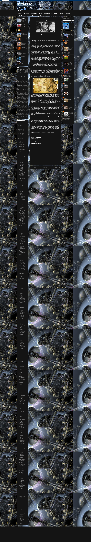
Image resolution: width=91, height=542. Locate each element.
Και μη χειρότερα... (67, 68)
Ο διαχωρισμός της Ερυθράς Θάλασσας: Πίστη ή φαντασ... (22, 323)
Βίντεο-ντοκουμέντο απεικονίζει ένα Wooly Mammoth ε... (22, 448)
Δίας (23, 87)
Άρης (23, 74)
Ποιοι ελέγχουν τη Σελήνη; (21, 517)
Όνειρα (22, 86)
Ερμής (18, 93)
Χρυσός (20, 97)
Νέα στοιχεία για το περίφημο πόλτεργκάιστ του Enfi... (22, 444)
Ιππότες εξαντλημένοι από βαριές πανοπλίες (22, 329)
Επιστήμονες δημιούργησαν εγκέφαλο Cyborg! (22, 480)
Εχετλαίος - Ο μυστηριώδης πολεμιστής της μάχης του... (21, 427)
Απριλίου (20, 138)
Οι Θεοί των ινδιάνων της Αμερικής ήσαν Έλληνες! (22, 460)
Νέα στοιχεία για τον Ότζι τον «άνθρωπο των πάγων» (22, 150)
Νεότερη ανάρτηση (34, 167)
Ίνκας (18, 94)
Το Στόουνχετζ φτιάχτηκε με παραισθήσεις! (21, 342)
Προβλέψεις (26, 93)
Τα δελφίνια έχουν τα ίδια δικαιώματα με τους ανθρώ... (22, 164)
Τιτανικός (23, 92)
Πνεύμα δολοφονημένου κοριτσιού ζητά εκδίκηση (22, 207)
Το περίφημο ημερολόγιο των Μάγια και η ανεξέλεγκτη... (21, 431)
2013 (19, 125)
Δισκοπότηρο (19, 103)
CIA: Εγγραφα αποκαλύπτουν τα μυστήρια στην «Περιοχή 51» (24, 25)
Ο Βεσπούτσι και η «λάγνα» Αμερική (22, 153)
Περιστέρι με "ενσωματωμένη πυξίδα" (22, 416)
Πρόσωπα (41, 15)
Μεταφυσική (20, 15)
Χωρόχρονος (23, 56)
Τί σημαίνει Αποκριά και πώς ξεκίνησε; (22, 215)
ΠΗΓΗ (31, 135)
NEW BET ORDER (67, 55)
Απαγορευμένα (26, 13)
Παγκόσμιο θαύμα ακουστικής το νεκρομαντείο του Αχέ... (22, 510)
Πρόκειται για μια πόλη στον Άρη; (21, 243)
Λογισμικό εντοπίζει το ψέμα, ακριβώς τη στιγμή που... (22, 497)
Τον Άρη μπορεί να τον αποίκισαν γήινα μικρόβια (70, 100)
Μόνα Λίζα (18, 96)
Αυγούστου (21, 133)
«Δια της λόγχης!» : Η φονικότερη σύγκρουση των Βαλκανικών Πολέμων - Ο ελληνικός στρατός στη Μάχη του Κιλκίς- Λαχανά (68, 50)
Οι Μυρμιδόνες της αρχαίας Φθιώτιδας (70, 93)
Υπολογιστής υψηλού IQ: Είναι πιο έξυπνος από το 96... (22, 289)
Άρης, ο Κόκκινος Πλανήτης (67, 98)
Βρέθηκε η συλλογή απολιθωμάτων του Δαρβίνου (22, 332)
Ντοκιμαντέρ (31, 15)
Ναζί (21, 96)
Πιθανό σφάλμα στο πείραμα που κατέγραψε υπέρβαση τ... (22, 259)
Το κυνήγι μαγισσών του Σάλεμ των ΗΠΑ (22, 188)
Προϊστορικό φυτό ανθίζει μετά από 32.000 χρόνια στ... (22, 279)
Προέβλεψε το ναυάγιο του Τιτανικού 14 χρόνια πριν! (21, 398)
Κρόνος (21, 88)
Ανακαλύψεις (20, 13)
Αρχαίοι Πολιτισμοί (34, 13)
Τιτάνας (23, 84)
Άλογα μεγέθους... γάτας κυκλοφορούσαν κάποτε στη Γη (22, 222)
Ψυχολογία (22, 97)
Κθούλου (27, 113)
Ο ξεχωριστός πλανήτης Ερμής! (22, 383)
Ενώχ (18, 113)
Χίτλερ (18, 105)
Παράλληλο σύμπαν (22, 100)
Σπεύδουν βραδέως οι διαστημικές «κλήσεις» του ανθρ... (22, 175)
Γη (27, 88)
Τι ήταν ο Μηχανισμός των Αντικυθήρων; (22, 162)
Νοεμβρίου (21, 129)
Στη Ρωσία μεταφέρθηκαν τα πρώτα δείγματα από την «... (22, 385)
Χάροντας (18, 117)
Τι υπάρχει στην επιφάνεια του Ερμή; (21, 147)
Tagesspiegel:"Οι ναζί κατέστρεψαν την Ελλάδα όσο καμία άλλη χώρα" (70, 114)
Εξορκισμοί (22, 98)
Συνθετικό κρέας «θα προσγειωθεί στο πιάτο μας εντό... (22, 299)
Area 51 (22, 105)
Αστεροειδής (26, 81)
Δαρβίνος (21, 106)
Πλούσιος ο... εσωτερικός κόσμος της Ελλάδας (21, 233)
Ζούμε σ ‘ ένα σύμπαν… (21, 413)
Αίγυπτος (26, 84)
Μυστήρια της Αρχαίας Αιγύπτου (24, 34)
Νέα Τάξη (26, 86)
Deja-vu (27, 100)
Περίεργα (36, 15)
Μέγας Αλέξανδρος (25, 94)
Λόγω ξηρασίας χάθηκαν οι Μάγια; (22, 236)
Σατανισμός (18, 116)
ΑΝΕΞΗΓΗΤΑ (66, 33)
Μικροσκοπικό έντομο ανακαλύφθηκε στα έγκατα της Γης (22, 251)
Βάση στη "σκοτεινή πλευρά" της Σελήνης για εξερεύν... (22, 302)
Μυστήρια (25, 15)
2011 (19, 523)
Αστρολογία (26, 101)
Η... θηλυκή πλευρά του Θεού (22, 145)
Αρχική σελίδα (20, 10)
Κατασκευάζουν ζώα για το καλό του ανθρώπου (22, 401)
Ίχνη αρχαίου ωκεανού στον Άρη (22, 463)
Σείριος (21, 116)
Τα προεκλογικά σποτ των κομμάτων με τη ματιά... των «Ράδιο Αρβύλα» (70, 71)
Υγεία (52, 15)
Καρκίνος (18, 90)
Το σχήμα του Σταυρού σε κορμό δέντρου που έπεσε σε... (22, 181)
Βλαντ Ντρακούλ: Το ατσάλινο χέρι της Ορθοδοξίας (24, 43)
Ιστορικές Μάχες (67, 46)
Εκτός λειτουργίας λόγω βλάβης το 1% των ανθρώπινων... (22, 335)
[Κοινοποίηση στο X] (38, 137)
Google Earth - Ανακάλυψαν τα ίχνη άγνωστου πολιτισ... (21, 473)
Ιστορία (34, 138)
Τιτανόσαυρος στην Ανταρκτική (22, 494)
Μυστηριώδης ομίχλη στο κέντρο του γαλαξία (22, 380)
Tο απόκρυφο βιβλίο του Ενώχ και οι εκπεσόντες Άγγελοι (22, 465)
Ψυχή (20, 105)
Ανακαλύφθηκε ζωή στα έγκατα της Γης (22, 505)
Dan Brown (18, 110)
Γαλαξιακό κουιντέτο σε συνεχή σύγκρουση (22, 167)
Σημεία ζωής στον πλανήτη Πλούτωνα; (21, 421)
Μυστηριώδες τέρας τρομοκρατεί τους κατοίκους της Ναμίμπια (24, 62)
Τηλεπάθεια (18, 109)
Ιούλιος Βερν (26, 106)
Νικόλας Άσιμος (66, 119)
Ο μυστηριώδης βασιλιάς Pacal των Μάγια (22, 408)
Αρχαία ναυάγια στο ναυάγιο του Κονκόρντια (22, 435)
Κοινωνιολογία (19, 114)
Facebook (22, 110)
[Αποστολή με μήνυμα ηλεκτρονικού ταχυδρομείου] (36, 137)
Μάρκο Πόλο (26, 114)
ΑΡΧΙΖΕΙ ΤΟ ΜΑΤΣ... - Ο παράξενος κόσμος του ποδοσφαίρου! (68, 76)
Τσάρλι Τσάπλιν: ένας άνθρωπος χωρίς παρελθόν (22, 312)
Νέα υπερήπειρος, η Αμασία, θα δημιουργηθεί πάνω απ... (22, 404)
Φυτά (18, 97)
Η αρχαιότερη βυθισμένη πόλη (22, 241)
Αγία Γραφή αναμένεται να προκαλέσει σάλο (22, 238)
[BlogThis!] (37, 137)
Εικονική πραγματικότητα (20, 112)
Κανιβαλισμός (23, 113)
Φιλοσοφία (21, 109)
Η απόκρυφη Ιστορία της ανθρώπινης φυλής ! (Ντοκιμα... (22, 418)
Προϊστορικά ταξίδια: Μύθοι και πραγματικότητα (22, 230)
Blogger (50, 529)
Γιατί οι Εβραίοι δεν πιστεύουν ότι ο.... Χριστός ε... (22, 361)
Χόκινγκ (20, 99)
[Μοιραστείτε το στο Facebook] (39, 137)
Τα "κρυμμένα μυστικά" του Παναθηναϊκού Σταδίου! (21, 315)
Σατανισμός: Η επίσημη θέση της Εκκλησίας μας (22, 366)
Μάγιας (26, 83)
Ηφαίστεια (18, 91)
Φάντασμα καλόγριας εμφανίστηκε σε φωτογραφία (22, 309)
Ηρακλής (23, 106)
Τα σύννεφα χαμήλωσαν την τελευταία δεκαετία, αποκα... (22, 262)
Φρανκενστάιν (24, 109)
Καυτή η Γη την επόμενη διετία (23, 29)
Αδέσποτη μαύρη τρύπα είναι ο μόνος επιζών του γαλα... (22, 345)
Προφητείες (26, 90)
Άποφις (18, 101)
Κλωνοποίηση (22, 93)
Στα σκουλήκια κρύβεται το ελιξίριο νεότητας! (22, 185)
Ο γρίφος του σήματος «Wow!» (22, 284)
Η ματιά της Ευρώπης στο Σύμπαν (21, 194)
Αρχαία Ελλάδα (19, 82)
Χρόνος (23, 83)
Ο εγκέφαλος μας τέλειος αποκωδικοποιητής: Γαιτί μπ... (22, 438)
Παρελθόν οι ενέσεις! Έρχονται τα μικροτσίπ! (22, 296)
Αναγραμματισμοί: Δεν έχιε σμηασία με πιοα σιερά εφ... (22, 395)
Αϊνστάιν (18, 102)
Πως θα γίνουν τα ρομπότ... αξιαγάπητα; (21, 374)
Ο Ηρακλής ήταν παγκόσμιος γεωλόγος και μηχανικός (21, 454)
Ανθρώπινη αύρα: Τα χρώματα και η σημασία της (22, 326)
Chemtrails (24, 105)
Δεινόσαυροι (19, 83)
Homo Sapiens (26, 110)
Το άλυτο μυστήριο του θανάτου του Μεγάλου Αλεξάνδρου (22, 391)
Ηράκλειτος (20, 113)
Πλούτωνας (19, 85)
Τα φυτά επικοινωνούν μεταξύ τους (21, 451)
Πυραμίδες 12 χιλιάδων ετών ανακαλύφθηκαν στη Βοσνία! (22, 489)
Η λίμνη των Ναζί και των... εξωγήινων (22, 492)
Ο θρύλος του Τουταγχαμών (21, 363)
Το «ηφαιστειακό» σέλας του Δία (21, 470)
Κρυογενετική (22, 114)
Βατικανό (22, 102)
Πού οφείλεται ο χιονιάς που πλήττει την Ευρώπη (21, 191)
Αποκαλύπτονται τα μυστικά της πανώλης (22, 483)
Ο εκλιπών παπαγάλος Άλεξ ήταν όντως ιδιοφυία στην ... (22, 255)
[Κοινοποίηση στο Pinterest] (40, 137)
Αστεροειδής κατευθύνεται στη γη (22, 159)
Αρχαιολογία (22, 81)
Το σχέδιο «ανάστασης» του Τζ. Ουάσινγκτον (22, 503)
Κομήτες (20, 94)
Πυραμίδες (19, 84)
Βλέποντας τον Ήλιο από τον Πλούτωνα (22, 355)
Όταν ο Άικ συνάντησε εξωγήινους (21, 358)
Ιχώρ (18, 107)
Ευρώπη (25, 98)
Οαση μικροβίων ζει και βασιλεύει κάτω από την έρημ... (22, 204)
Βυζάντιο (26, 102)
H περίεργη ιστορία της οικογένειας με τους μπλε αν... (22, 266)
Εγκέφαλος (19, 78)
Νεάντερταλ (23, 96)
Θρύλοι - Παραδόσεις (24, 91)
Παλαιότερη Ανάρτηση (56, 167)
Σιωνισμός (24, 116)
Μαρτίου (20, 139)
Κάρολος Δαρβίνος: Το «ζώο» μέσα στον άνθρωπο (22, 411)
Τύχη (27, 116)
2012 (21, 87)
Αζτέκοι (27, 105)
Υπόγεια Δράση (66, 40)
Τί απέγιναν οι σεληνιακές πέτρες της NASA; (22, 282)
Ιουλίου (20, 134)
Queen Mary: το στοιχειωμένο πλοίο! (21, 368)
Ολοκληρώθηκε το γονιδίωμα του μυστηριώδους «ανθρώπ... (21, 477)
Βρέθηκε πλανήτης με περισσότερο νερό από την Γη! (22, 269)
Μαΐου (20, 137)
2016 (19, 121)
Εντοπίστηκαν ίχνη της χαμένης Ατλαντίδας (22, 486)
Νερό (18, 100)
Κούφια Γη (26, 103)
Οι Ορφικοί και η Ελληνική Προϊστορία (21, 274)
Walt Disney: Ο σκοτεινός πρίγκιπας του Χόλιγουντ (24, 53)
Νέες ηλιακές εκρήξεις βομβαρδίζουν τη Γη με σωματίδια (22, 197)
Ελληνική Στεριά (67, 111)
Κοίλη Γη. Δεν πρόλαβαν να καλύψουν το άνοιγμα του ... (21, 319)
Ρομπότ (23, 89)
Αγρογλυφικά (26, 99)
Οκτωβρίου (21, 130)
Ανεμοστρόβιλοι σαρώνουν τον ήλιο (22, 286)
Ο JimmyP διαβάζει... (67, 118)
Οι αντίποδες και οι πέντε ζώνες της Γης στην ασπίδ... (22, 353)
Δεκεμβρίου (21, 128)
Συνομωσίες (47, 15)
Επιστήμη (62, 13)
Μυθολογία (19, 92)
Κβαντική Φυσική (21, 107)
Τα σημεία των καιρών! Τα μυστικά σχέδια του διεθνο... (22, 293)
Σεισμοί (27, 96)
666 (27, 109)
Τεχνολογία (26, 76)
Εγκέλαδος (18, 98)
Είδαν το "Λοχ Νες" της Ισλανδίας (22, 458)
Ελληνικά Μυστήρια (47, 13)
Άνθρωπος (23, 79)
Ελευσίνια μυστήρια (25, 112)
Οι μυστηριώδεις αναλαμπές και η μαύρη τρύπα (22, 424)
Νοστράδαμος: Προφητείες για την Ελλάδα (24, 48)
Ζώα (23, 80)
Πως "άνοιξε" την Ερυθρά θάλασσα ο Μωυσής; (22, 210)
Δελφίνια (26, 92)
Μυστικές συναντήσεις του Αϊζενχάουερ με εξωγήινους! (22, 226)
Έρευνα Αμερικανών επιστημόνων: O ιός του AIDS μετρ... (22, 514)
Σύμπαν (26, 89)
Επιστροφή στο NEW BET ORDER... (70, 78)
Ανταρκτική (23, 85)
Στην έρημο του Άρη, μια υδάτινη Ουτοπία (70, 42)
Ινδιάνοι (23, 103)
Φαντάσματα (24, 88)
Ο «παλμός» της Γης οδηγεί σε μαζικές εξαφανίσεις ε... (22, 217)
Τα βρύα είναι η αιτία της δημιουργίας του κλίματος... (22, 500)
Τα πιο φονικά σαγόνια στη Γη (21, 142)
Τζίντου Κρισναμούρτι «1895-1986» (22, 271)
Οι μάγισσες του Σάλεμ (21, 468)
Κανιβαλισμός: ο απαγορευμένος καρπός (21, 519)
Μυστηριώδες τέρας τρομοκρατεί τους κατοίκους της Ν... (22, 156)
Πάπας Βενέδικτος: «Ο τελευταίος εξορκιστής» (22, 441)
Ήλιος (27, 79)
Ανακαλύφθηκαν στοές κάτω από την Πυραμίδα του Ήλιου (22, 349)
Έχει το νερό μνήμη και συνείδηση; (22, 173)
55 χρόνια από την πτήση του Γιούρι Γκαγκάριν (24, 20)
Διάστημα (40, 13)
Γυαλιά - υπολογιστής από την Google (22, 213)
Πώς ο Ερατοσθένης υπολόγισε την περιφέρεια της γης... (22, 200)
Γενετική (26, 82)
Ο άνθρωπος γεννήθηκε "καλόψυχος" (21, 170)
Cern (22, 99)
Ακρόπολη (18, 106)
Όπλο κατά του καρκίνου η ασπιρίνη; (21, 371)
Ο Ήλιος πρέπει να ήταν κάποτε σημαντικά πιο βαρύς (22, 339)
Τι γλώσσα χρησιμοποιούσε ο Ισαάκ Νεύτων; (22, 377)
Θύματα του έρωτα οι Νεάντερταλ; (22, 178)
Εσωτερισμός (68, 13)
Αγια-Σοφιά (21, 101)
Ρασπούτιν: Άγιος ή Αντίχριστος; (22, 507)
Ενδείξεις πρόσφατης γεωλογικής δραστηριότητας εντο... (22, 246)
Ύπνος (27, 97)
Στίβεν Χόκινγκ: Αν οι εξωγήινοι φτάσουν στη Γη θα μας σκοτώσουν (70, 64)
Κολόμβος (25, 107)
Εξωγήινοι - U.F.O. (55, 13)
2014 (19, 124)
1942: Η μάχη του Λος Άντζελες (21, 220)
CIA (25, 97)
